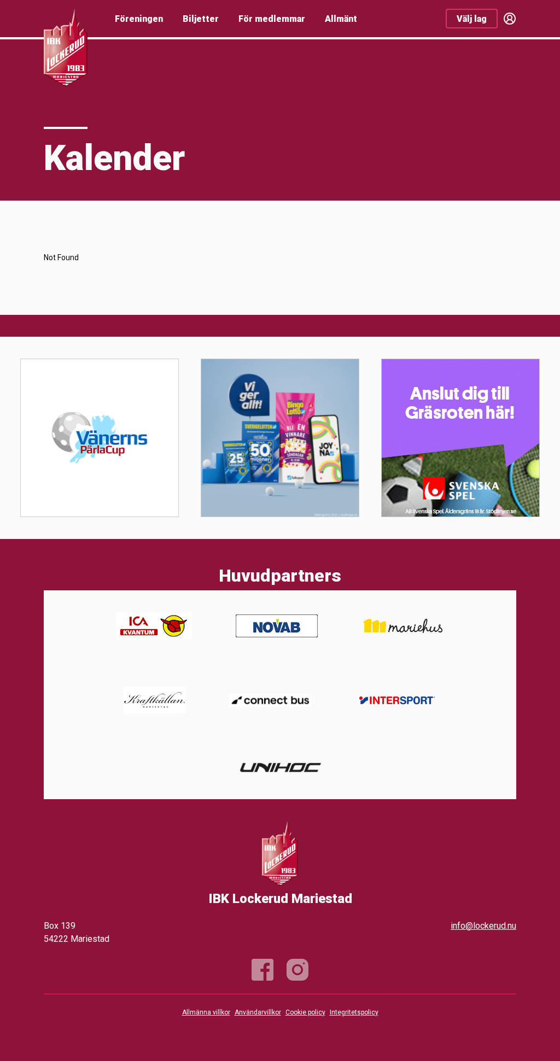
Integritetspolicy (354, 1012)
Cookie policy (305, 1012)
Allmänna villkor (206, 1012)
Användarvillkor (258, 1012)
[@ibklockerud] (297, 970)
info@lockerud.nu (483, 926)
